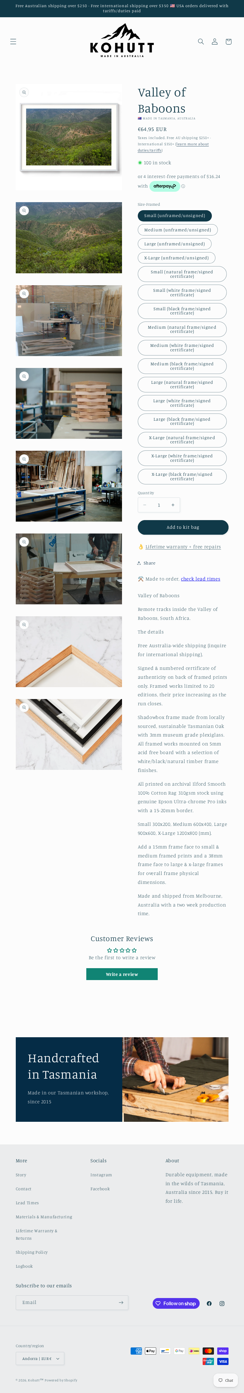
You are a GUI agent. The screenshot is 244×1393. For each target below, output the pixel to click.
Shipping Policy (32, 1252)
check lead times (200, 579)
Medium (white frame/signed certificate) (182, 347)
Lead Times (27, 1202)
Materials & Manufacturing (44, 1216)
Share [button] (150, 562)
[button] (13, 42)
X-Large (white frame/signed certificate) (182, 458)
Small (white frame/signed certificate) (182, 292)
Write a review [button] (122, 974)
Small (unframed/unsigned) (174, 215)
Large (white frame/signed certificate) (182, 403)
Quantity (146, 492)
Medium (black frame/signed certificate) (182, 366)
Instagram (101, 1174)
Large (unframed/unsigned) (174, 243)
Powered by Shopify (61, 1380)
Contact (24, 1188)
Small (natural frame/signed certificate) (182, 274)
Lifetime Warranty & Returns (37, 1234)
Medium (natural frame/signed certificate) (182, 329)
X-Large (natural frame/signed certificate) (182, 439)
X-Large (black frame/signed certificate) (182, 476)
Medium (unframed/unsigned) (177, 229)
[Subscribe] (121, 1302)
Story (21, 1174)
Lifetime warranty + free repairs (183, 547)
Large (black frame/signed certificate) (182, 421)
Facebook (100, 1188)
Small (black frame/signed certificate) (182, 311)
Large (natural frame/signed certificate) (182, 384)
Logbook (24, 1266)
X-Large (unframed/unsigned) (176, 257)
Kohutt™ (35, 1380)
